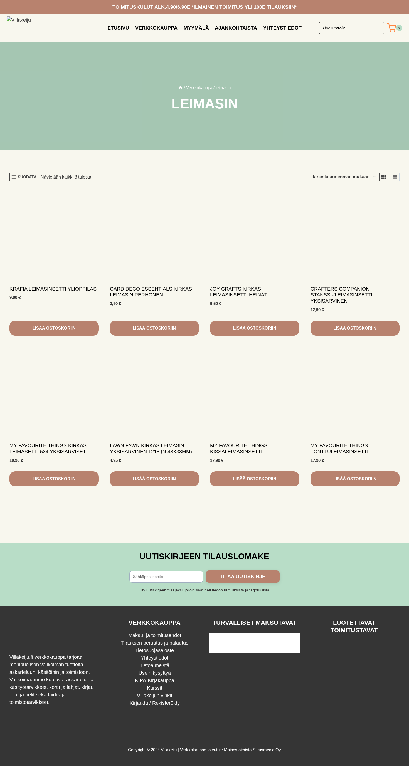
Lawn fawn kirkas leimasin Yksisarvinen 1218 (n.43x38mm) (151, 448)
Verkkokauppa (156, 28)
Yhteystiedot (282, 28)
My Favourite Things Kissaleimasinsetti (238, 448)
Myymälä (196, 28)
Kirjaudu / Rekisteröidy (155, 703)
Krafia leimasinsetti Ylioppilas (53, 289)
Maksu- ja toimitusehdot (154, 635)
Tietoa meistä (154, 665)
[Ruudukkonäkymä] (383, 177)
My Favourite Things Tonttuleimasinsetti (339, 448)
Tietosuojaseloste (154, 650)
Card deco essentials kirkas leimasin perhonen (151, 292)
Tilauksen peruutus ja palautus (154, 643)
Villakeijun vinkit (154, 695)
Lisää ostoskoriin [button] (54, 328)
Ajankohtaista (236, 28)
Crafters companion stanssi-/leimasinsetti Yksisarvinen (341, 295)
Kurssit (154, 688)
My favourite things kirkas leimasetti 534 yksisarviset (48, 448)
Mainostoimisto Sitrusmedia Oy (252, 749)
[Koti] (180, 87)
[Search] (377, 28)
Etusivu (118, 28)
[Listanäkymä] (395, 177)
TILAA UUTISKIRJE (242, 576)
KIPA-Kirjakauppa (154, 680)
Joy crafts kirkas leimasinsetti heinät (238, 292)
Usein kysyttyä (155, 673)
